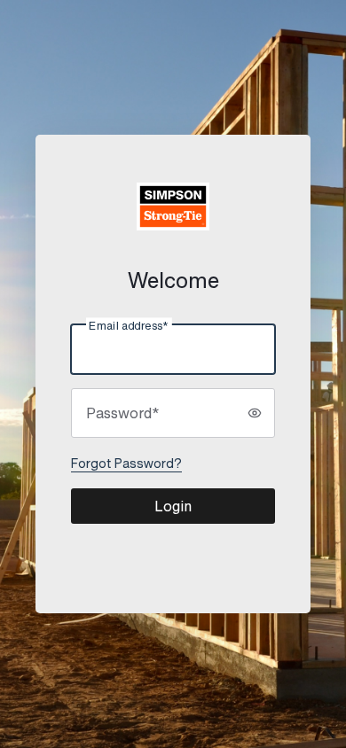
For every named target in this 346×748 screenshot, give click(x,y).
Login (173, 506)
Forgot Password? (126, 463)
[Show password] (254, 413)
